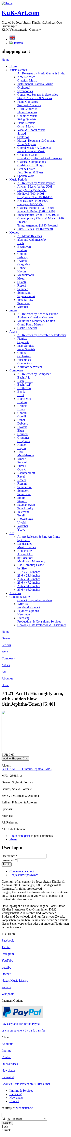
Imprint (6, 1050)
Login (13, 835)
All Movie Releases (29, 236)
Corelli (21, 416)
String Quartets (26, 119)
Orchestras (24, 356)
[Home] (7, 3)
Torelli (21, 515)
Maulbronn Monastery (31, 561)
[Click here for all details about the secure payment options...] (22, 1017)
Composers (16, 370)
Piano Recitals (26, 123)
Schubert (22, 289)
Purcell (21, 466)
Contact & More (19, 596)
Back (5, 1126)
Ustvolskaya (25, 519)
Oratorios (23, 137)
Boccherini (24, 398)
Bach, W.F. (24, 384)
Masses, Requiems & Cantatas (36, 140)
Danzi (21, 420)
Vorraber (22, 306)
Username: (9, 856)
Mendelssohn (25, 275)
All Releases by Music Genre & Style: (41, 73)
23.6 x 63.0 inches (28, 589)
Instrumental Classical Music (35, 84)
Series (13, 310)
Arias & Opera (26, 144)
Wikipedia (8, 994)
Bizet (20, 395)
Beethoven (24, 246)
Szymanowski (26, 296)
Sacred (21, 133)
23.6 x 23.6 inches (28, 575)
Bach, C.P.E (25, 381)
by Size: (22, 568)
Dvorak (22, 260)
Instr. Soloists (25, 345)
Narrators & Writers (29, 367)
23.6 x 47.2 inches (28, 582)
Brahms (22, 250)
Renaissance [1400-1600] (33, 200)
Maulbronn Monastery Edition (36, 321)
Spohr (21, 497)
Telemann (23, 303)
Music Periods (18, 179)
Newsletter (24, 614)
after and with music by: (32, 239)
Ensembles (24, 359)
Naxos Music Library (15, 980)
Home (5, 59)
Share (13, 839)
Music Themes (26, 547)
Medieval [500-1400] (30, 193)
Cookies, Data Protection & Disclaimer (41, 625)
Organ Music (25, 126)
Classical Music (27, 80)
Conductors (24, 363)
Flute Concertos (27, 112)
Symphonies (25, 91)
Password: (9, 860)
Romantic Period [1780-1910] (36, 211)
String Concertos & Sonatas (34, 98)
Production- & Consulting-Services (39, 621)
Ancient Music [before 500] (34, 186)
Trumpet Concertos (29, 105)
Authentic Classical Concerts (35, 317)
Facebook (8, 940)
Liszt (20, 451)
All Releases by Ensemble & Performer (41, 335)
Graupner (23, 437)
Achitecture (24, 550)
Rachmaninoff (26, 473)
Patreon (6, 987)
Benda (21, 391)
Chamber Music (27, 115)
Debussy (22, 257)
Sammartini (24, 487)
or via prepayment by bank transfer (23, 1030)
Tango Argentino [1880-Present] (37, 225)
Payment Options (28, 611)
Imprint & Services (21, 1090)
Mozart (21, 278)
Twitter (6, 947)
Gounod (22, 434)
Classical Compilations (31, 161)
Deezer (6, 974)
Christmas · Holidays (30, 165)
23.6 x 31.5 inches (28, 579)
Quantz (21, 282)
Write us (22, 603)
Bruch (21, 409)
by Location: (25, 557)
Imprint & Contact (28, 607)
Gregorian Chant (27, 154)
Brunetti (22, 405)
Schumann (24, 292)
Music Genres (18, 70)
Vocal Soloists (26, 349)
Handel (21, 268)
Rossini (22, 483)
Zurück (6, 1130)
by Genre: (23, 540)
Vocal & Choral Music (31, 130)
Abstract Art (25, 554)
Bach (20, 243)
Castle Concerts (27, 328)
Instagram (8, 953)
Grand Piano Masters (30, 324)
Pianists (22, 338)
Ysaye (21, 529)
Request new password (23, 875)
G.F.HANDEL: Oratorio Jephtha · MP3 (26, 769)
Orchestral (23, 87)
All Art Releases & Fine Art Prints (38, 536)
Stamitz (22, 501)
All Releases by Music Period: (36, 183)
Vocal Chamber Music (31, 151)
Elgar (20, 430)
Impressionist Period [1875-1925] (38, 214)
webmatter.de (24, 1107)
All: (4, 1118)
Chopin (22, 253)
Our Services (10, 1063)
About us (15, 593)
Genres (6, 638)
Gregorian (23, 264)
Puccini (22, 462)
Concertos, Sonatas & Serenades (37, 94)
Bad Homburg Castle (30, 565)
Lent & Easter (26, 169)
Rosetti (21, 285)
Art (11, 533)
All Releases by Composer (33, 374)
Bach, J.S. (23, 377)
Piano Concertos (27, 101)
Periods (6, 645)
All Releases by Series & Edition (37, 313)
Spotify (6, 967)
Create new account (21, 871)
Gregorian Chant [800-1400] (35, 197)
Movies (14, 232)
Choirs (21, 352)
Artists (13, 331)
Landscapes (24, 543)
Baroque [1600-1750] (30, 204)
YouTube (7, 960)
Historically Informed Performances (39, 158)
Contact (6, 1057)
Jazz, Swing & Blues (30, 172)
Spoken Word (26, 176)
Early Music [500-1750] (32, 190)
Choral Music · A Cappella (34, 147)
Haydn (21, 271)
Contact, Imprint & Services (34, 600)
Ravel (21, 476)
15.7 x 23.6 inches (28, 572)
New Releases (26, 77)
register (25, 835)
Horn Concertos (27, 108)
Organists (23, 342)
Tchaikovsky (25, 299)
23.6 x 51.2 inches (28, 586)
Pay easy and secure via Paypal (21, 1023)
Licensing (23, 618)
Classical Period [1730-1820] (35, 207)
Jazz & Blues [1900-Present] (35, 229)
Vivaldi (21, 522)
